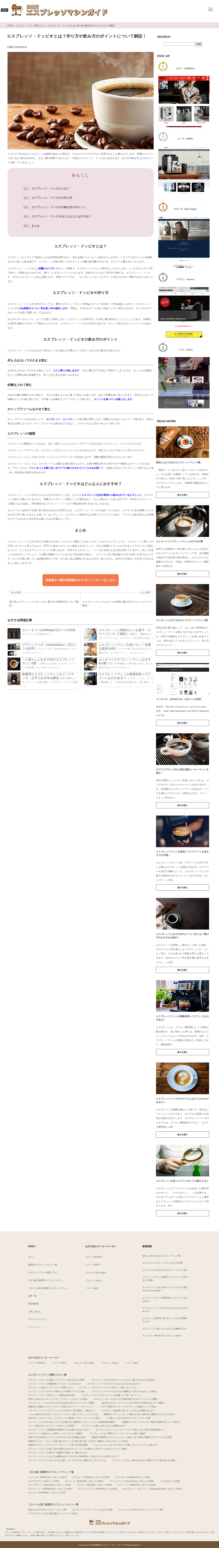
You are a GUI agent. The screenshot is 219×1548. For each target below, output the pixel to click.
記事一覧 (32, 1296)
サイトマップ (34, 1327)
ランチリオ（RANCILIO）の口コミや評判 (178, 699)
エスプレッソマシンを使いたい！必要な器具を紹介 (51, 1395)
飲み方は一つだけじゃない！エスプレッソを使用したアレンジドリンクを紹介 (64, 1418)
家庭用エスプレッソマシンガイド (109, 1545)
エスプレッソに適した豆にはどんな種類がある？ (165, 1328)
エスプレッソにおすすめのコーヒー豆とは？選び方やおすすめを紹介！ (165, 1289)
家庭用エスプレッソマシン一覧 (42, 1265)
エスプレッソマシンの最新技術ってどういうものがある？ (165, 1299)
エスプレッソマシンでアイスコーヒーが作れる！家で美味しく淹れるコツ (62, 1410)
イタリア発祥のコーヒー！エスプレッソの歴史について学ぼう (128, 1406)
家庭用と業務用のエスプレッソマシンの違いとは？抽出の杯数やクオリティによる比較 (132, 1437)
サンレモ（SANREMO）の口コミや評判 (46, 1492)
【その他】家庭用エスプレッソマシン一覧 (51, 1472)
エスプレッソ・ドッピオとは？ (50, 188)
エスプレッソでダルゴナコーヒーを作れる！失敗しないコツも (108, 1387)
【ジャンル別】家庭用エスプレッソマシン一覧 (53, 1504)
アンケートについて (37, 1319)
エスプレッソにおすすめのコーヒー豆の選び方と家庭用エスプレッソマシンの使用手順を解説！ (72, 1422)
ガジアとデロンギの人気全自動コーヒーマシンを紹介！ (54, 1513)
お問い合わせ (34, 1311)
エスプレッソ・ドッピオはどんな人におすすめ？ (61, 216)
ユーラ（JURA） (93, 1265)
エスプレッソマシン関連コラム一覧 (47, 1374)
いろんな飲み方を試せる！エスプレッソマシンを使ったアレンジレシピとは (63, 1414)
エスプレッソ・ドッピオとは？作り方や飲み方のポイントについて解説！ (62, 1403)
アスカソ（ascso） (94, 1280)
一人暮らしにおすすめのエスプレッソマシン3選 (128, 1418)
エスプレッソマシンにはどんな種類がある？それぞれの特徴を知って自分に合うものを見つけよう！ (74, 1456)
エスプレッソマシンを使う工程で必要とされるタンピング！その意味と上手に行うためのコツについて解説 (77, 1449)
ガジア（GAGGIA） (94, 1257)
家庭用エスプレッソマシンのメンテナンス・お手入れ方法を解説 (58, 1445)
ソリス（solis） (92, 1288)
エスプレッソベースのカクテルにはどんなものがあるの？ (165, 1309)
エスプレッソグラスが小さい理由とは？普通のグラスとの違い (57, 1391)
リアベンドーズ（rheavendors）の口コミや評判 (131, 1481)
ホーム (31, 1257)
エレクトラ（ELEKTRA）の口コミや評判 (84, 1481)
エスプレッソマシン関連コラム (42, 1272)
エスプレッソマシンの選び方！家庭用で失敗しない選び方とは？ (58, 1452)
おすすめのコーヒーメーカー (43, 1357)
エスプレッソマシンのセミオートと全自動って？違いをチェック (111, 1395)
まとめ (35, 225)
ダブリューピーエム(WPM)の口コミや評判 (97, 1489)
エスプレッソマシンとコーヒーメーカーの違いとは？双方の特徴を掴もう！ (130, 1430)
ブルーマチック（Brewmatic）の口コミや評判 (49, 1485)
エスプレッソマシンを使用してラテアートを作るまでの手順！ (165, 1279)
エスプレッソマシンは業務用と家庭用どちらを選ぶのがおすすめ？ (59, 1430)
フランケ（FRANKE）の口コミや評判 (94, 1485)
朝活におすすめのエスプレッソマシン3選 (178, 462)
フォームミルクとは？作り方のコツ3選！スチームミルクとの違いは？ (126, 1445)
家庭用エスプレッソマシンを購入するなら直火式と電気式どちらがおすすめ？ (140, 1414)
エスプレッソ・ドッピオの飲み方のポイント (58, 207)
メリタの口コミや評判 (169, 1481)
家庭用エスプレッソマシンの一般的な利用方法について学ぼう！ (152, 1422)
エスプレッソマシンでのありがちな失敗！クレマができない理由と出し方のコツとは (67, 1460)
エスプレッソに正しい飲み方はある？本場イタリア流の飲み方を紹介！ (145, 1460)
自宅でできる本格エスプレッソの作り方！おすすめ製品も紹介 (57, 1437)
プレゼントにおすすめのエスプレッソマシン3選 (182, 620)
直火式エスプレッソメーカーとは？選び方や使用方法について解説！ (133, 1403)
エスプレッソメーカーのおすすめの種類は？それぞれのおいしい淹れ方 (124, 1391)
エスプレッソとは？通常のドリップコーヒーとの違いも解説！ (118, 1433)
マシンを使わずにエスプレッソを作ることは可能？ (51, 1426)
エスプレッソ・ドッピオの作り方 (51, 197)
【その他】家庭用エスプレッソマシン (45, 1280)
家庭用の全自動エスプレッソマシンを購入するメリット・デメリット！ (61, 1406)
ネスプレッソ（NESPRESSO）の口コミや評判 (50, 1489)
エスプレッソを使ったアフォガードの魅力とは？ (182, 1180)
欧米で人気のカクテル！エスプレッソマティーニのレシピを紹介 (58, 1399)
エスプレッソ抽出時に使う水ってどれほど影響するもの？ (165, 1320)
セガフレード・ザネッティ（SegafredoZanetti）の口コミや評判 (152, 1489)
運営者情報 (33, 1304)
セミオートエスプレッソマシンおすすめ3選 (179, 541)
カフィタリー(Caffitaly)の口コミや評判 (48, 630)
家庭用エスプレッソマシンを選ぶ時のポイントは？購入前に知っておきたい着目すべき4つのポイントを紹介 (78, 1441)
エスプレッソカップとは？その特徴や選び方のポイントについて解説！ (126, 1399)
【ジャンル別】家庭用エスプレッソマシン (47, 1288)
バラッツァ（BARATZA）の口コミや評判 (137, 1485)
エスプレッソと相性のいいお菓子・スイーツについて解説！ (56, 1433)
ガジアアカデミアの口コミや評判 (43, 1481)
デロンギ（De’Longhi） (96, 1272)
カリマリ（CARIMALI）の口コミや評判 (91, 1477)
